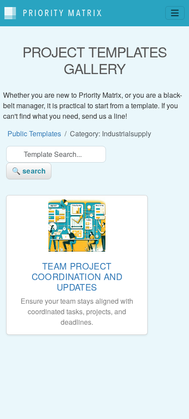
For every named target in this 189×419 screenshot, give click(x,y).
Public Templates (34, 133)
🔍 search (29, 171)
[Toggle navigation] (175, 13)
